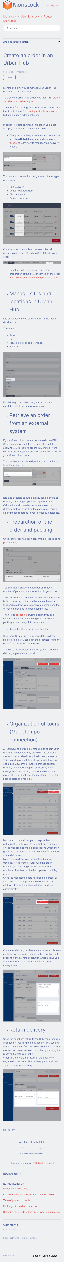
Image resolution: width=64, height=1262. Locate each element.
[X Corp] (9, 1130)
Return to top (10, 1173)
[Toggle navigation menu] (48, 5)
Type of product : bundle (16, 1200)
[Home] (21, 8)
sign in (13, 1238)
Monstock (9, 16)
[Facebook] (4, 1130)
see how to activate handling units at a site (33, 277)
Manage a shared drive (15, 1188)
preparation (9, 542)
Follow (9, 77)
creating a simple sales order (42, 111)
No (40, 1148)
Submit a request (44, 1163)
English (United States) (46, 1255)
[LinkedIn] (13, 1130)
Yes (23, 1148)
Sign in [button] (54, 5)
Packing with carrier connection (20, 1206)
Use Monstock (30, 16)
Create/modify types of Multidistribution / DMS (28, 1194)
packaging (21, 614)
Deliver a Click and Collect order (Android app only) (31, 1212)
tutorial (13, 142)
